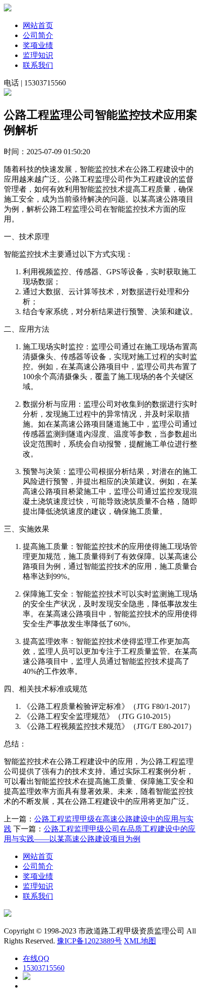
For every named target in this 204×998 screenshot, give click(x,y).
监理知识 (38, 55)
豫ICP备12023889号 (89, 941)
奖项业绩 (38, 45)
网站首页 (38, 25)
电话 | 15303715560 (35, 83)
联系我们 (38, 65)
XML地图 (140, 941)
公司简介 (38, 35)
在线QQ (36, 958)
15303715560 (44, 968)
